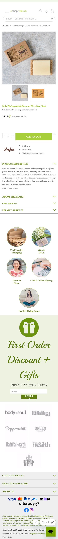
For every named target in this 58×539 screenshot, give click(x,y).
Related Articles (12, 210)
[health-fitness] (40, 412)
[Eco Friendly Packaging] (16, 237)
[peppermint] (16, 428)
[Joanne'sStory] (16, 267)
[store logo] (18, 11)
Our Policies (9, 203)
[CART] (52, 10)
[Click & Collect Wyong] (41, 267)
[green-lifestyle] (40, 428)
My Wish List (46, 11)
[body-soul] (16, 412)
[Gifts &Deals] (41, 237)
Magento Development (38, 533)
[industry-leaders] (29, 460)
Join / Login (39, 11)
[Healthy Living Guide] (29, 298)
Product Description (15, 164)
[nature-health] (40, 444)
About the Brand (12, 197)
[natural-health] (16, 444)
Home (5, 25)
